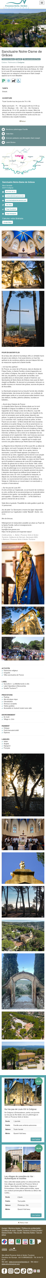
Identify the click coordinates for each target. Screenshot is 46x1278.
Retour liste (24, 1222)
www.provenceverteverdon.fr (19, 1262)
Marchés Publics (29, 1232)
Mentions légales (14, 1228)
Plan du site (18, 1232)
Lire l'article (36, 1139)
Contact (4, 1228)
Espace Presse (7, 1232)
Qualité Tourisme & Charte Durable (29, 1230)
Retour (23, 121)
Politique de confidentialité (31, 1228)
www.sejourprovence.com (11, 1264)
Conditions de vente (9, 1230)
